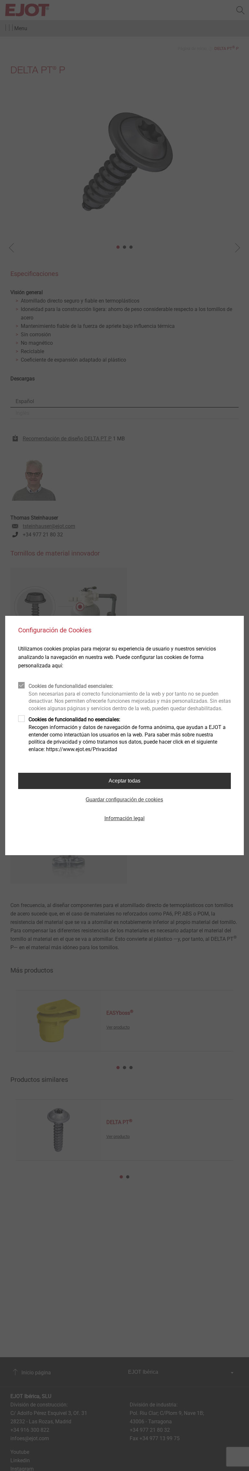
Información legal (124, 818)
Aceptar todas (124, 780)
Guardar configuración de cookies (124, 799)
